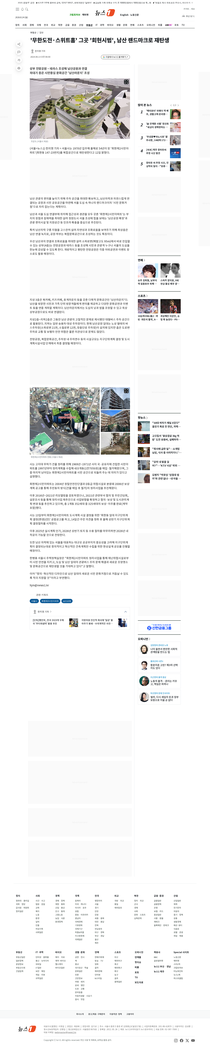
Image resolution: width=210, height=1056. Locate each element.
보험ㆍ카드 (158, 911)
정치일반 (19, 911)
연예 (140, 260)
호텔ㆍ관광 (178, 932)
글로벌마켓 (158, 961)
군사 (136, 904)
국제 (77, 895)
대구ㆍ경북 (99, 932)
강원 (96, 915)
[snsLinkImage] (176, 1040)
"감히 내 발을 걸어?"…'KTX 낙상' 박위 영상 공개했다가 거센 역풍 (166, 465)
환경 (37, 918)
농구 (116, 975)
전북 (96, 925)
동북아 (78, 901)
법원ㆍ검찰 (40, 904)
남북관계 (138, 918)
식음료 (176, 929)
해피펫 (85, 14)
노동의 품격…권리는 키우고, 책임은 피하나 (163, 682)
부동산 (33, 32)
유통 (175, 918)
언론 (77, 975)
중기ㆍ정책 (178, 915)
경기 (96, 908)
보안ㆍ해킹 (40, 971)
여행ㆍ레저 (79, 982)
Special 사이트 (181, 952)
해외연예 (98, 971)
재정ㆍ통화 (60, 904)
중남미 (78, 918)
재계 (175, 904)
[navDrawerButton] (17, 9)
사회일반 (39, 932)
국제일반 (78, 939)
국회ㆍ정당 (20, 904)
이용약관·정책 (116, 1014)
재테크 (156, 922)
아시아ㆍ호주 (80, 908)
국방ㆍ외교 (119, 901)
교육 (37, 908)
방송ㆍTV (99, 961)
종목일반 (118, 982)
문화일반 (78, 971)
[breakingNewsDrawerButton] (22, 9)
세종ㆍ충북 (99, 918)
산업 (176, 895)
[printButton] (19, 68)
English (124, 14)
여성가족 (39, 929)
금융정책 (157, 904)
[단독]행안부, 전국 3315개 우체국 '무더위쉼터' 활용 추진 (48, 622)
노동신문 (134, 14)
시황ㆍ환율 (158, 918)
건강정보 (78, 978)
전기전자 (177, 908)
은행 (156, 908)
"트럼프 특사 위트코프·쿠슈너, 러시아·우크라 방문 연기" (161, 2)
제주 (96, 943)
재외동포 (118, 908)
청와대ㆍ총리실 (22, 901)
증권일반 (157, 915)
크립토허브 (75, 14)
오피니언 (143, 639)
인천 (96, 911)
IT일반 (38, 968)
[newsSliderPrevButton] (171, 105)
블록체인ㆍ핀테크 (161, 925)
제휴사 (157, 952)
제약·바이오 (60, 961)
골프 (116, 978)
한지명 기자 (40, 51)
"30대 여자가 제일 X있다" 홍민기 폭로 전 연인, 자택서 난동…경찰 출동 (166, 426)
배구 (116, 971)
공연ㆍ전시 (79, 957)
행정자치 (98, 901)
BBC (156, 957)
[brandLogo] (105, 12)
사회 (38, 895)
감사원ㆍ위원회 (22, 908)
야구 (116, 957)
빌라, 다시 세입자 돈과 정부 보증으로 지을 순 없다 (164, 698)
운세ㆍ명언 (79, 985)
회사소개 (80, 1014)
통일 (116, 904)
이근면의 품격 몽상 (158, 677)
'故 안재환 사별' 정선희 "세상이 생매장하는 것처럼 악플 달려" (157, 127)
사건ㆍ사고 (40, 901)
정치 (18, 895)
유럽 (77, 911)
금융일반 (157, 901)
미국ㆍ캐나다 (80, 904)
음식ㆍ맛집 (79, 999)
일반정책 (19, 961)
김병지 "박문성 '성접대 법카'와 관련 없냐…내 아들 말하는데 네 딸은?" (166, 478)
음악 (96, 968)
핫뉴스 (142, 418)
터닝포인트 (178, 971)
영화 (96, 964)
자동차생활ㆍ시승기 (83, 996)
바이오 (58, 952)
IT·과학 (39, 952)
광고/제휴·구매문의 (96, 1014)
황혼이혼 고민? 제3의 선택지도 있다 (164, 666)
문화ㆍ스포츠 (139, 915)
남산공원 (67, 601)
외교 (116, 895)
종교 (77, 964)
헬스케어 (59, 964)
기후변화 (78, 925)
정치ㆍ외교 (139, 901)
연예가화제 (99, 957)
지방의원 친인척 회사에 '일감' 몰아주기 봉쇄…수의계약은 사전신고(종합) (97, 622)
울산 (96, 939)
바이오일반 (60, 968)
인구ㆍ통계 (60, 911)
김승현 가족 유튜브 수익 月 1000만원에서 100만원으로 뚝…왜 (104, 2)
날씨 (37, 922)
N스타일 (98, 978)
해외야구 (118, 961)
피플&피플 (79, 932)
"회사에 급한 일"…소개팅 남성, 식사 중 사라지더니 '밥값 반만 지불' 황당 (166, 452)
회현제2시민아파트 (50, 601)
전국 (97, 895)
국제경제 (78, 922)
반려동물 (78, 992)
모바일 (38, 964)
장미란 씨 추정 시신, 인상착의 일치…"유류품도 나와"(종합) (157, 166)
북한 (136, 895)
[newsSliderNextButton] (178, 105)
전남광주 (98, 929)
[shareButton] (19, 44)
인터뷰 (97, 975)
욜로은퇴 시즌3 (156, 661)
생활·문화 (80, 952)
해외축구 (118, 968)
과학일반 (39, 978)
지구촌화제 (79, 936)
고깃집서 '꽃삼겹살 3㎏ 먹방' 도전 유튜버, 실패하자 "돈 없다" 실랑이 (165, 439)
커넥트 (186, 9)
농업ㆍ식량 (60, 918)
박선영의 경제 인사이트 (160, 693)
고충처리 (130, 1014)
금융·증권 (159, 895)
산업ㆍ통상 (60, 908)
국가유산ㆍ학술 (81, 968)
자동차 (176, 911)
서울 (96, 904)
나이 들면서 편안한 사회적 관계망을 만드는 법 (163, 650)
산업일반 (177, 901)
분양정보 (19, 964)
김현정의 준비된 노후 (159, 645)
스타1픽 (177, 964)
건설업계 (19, 971)
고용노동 (59, 915)
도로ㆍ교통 (79, 989)
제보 (193, 9)
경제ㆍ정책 (60, 901)
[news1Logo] (27, 1029)
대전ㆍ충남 (99, 922)
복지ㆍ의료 (60, 957)
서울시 (34, 601)
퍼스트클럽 (178, 978)
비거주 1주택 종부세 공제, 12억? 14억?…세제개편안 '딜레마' (46, 2)
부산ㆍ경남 (99, 936)
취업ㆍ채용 (178, 936)
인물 (37, 925)
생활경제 (177, 922)
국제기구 (78, 929)
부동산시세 (20, 968)
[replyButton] (19, 52)
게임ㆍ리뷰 (40, 975)
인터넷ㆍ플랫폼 (42, 957)
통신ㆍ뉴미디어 (42, 961)
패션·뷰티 (178, 925)
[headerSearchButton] (26, 9)
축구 (116, 964)
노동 (37, 915)
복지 (37, 911)
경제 (57, 895)
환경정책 (59, 922)
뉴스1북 (177, 975)
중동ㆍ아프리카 (81, 915)
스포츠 (142, 296)
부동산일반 (20, 957)
